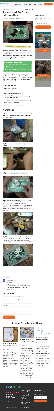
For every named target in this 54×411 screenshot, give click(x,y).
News (35, 4)
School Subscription (24, 398)
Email (19, 299)
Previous (26, 9)
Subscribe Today (48, 4)
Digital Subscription (24, 403)
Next (30, 9)
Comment (5, 305)
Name (4, 299)
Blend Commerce (29, 407)
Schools (25, 4)
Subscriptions (17, 4)
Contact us (40, 4)
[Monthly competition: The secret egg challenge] (27, 332)
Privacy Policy (28, 400)
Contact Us (28, 397)
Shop (30, 4)
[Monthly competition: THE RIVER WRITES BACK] (43, 331)
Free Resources (23, 400)
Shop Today (43, 50)
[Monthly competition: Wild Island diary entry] (10, 334)
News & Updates (27, 395)
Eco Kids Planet (12, 407)
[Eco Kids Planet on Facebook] (7, 402)
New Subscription (24, 392)
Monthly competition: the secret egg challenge (27, 340)
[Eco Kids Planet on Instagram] (9, 402)
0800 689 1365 (9, 394)
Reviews (27, 399)
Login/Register (29, 402)
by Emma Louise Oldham (8, 18)
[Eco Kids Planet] (4, 4)
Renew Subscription (24, 395)
